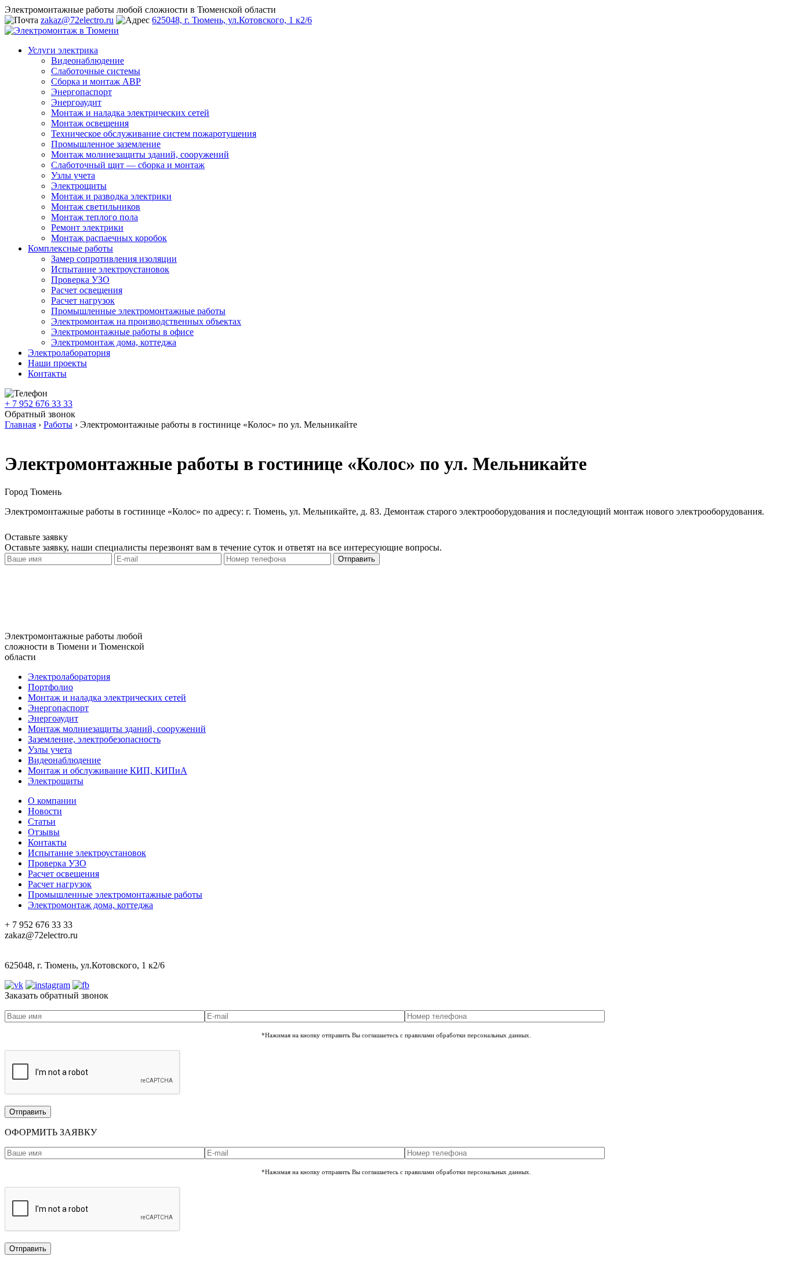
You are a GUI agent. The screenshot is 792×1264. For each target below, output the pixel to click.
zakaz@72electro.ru (77, 20)
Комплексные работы (70, 248)
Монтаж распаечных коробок (109, 238)
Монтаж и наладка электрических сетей (130, 113)
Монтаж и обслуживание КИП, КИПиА (107, 770)
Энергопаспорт (81, 92)
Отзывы (44, 832)
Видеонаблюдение (87, 60)
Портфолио (50, 687)
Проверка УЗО (80, 280)
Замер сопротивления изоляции (114, 259)
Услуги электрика (63, 50)
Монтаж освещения (90, 123)
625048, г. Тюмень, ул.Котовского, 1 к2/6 (232, 20)
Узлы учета (73, 175)
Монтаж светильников (95, 207)
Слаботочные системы (95, 71)
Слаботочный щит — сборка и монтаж (128, 165)
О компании (52, 801)
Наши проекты (57, 363)
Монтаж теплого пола (94, 217)
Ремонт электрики (87, 227)
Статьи (42, 821)
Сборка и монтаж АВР (96, 81)
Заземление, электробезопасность (94, 739)
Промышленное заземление (106, 144)
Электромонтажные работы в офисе (122, 332)
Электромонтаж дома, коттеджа (113, 342)
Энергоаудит (76, 102)
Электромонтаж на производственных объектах (146, 321)
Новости (45, 811)
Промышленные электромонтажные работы (138, 311)
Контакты (47, 373)
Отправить (356, 559)
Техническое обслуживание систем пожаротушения (153, 134)
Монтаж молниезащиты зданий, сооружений (140, 154)
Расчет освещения (86, 290)
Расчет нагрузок (83, 300)
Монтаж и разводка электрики (111, 196)
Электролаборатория (69, 353)
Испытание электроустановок (110, 269)
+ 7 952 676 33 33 (38, 404)
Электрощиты (79, 186)
